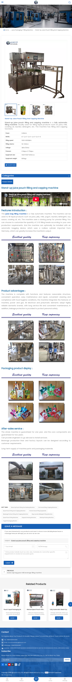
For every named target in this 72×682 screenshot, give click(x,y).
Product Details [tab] (7, 182)
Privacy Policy (8, 675)
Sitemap (38, 672)
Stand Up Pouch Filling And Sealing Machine (22, 507)
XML (2, 675)
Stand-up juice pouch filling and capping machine (28, 540)
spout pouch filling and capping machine (14, 510)
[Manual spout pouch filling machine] (36, 598)
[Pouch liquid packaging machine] (13, 598)
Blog (43, 672)
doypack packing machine (29, 517)
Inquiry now (11, 165)
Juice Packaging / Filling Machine (22, 30)
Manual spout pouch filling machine (36, 609)
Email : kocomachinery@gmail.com (15, 642)
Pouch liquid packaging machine (13, 609)
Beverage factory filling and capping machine (15, 514)
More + (12, 618)
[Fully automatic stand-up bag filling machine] (59, 598)
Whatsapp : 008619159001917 (12, 645)
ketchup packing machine (46, 517)
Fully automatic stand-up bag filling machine (59, 609)
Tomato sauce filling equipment (37, 510)
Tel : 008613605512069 (10, 639)
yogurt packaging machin (10, 521)
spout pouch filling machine (10, 517)
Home (7, 30)
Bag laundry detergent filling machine (42, 514)
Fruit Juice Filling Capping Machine (47, 507)
